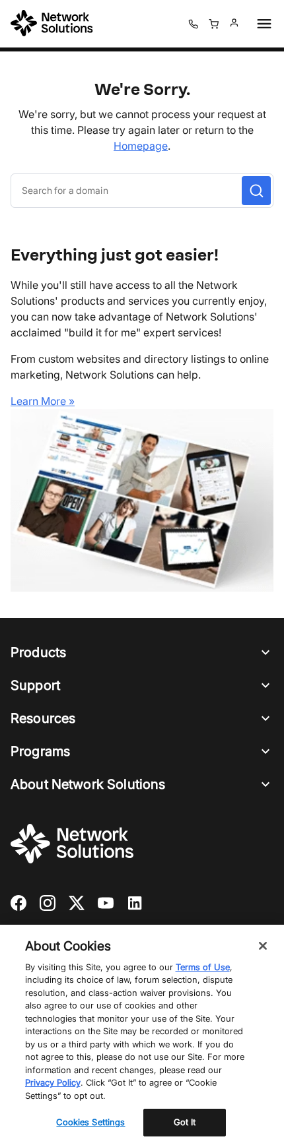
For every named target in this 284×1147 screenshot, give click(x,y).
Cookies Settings (90, 1122)
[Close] (262, 945)
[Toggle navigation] (261, 23)
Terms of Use (203, 967)
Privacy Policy (53, 1082)
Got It (185, 1122)
